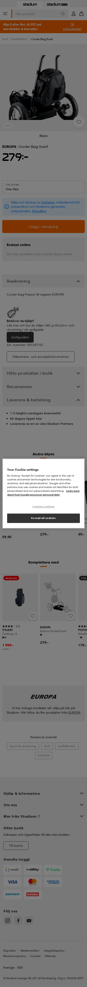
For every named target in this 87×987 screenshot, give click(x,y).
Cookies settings (43, 506)
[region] (43, 493)
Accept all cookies (43, 518)
